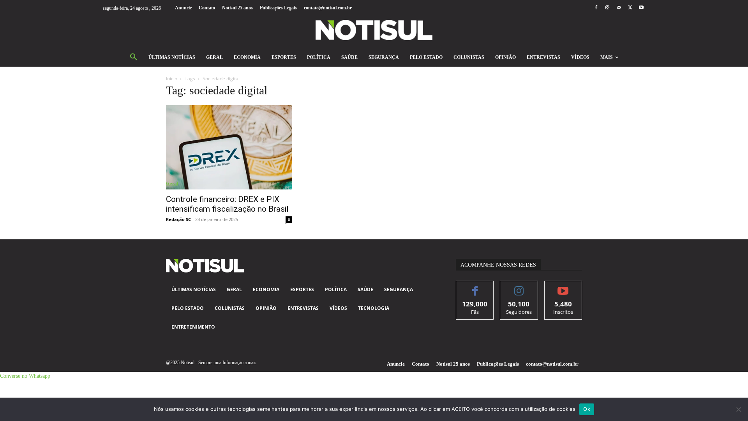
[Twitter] (630, 8)
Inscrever (563, 287)
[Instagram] (607, 8)
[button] (133, 57)
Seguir (519, 287)
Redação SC (178, 219)
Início (171, 78)
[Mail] (618, 8)
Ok (586, 409)
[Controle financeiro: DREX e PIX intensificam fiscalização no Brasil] (229, 147)
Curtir (475, 287)
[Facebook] (596, 8)
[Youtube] (641, 8)
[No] (738, 409)
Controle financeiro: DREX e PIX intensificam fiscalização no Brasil (227, 204)
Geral (172, 183)
